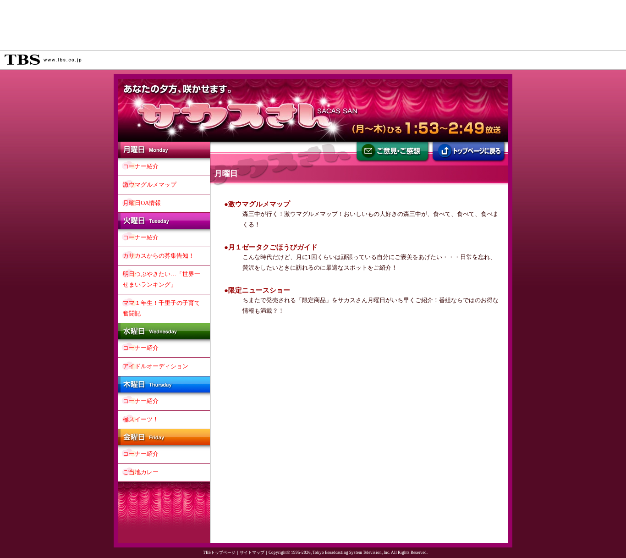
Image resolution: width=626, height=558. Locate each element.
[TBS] (43, 59)
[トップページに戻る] (469, 153)
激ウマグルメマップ (259, 204)
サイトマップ (252, 552)
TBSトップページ (219, 552)
